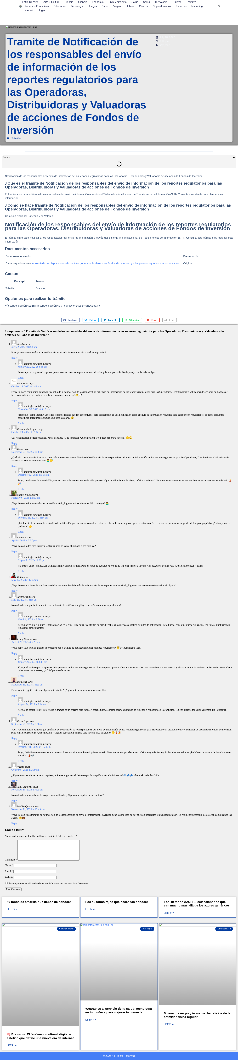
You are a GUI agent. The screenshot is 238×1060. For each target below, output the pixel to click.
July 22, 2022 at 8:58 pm (24, 347)
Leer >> (12, 909)
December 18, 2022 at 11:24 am (34, 746)
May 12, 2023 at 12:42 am (24, 580)
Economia (98, 2)
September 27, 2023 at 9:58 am (27, 724)
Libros (130, 6)
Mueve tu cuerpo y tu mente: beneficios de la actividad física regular (197, 1015)
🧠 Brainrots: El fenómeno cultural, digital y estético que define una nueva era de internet (40, 1036)
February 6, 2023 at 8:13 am (25, 497)
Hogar (41, 10)
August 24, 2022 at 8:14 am (32, 704)
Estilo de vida (30, 2)
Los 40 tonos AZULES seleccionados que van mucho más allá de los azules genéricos (197, 903)
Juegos (92, 6)
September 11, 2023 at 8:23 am (27, 684)
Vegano (117, 6)
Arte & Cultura (51, 2)
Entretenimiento (117, 2)
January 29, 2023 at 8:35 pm (32, 662)
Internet (28, 10)
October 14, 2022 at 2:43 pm (26, 386)
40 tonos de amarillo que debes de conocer (39, 902)
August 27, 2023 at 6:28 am (25, 642)
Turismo (176, 2)
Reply (14, 358)
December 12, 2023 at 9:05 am (33, 474)
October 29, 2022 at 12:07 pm (26, 432)
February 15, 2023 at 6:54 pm (33, 517)
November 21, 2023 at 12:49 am (28, 809)
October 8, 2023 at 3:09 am (25, 769)
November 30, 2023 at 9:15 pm (34, 409)
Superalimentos (162, 6)
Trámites (191, 2)
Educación (60, 6)
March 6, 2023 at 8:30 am (31, 619)
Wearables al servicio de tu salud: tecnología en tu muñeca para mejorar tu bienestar (118, 1010)
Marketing (197, 6)
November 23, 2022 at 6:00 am (27, 452)
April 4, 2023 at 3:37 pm (24, 540)
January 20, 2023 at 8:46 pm (32, 366)
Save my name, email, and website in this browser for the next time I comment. (49, 883)
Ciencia (68, 2)
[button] (219, 6)
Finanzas (181, 6)
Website (9, 877)
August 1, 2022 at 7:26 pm (31, 560)
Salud (134, 2)
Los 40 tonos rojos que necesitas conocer (116, 902)
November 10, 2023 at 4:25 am (27, 789)
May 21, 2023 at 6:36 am (24, 599)
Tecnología (161, 2)
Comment (11, 859)
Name (9, 865)
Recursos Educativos (36, 6)
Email (9, 871)
